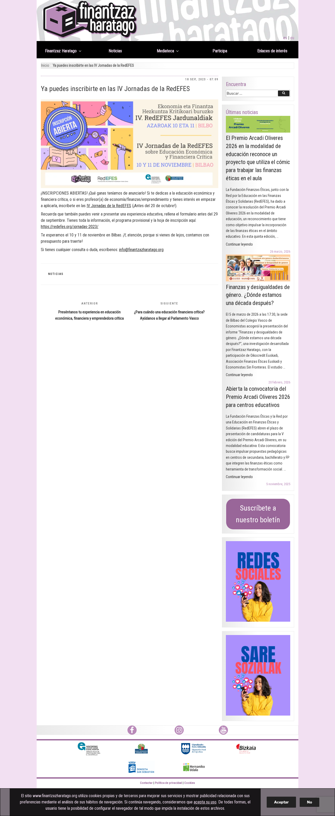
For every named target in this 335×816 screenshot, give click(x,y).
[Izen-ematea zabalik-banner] (129, 143)
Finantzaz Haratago (61, 50)
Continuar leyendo (239, 244)
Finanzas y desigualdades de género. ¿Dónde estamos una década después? (258, 295)
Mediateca (165, 50)
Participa (220, 50)
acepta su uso (205, 802)
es (285, 37)
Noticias (115, 50)
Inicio (45, 65)
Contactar (146, 783)
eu (292, 37)
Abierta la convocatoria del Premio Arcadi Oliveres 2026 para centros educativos (258, 397)
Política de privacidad (168, 783)
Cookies (189, 783)
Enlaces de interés (272, 50)
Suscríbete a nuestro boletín (258, 514)
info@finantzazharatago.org (141, 249)
